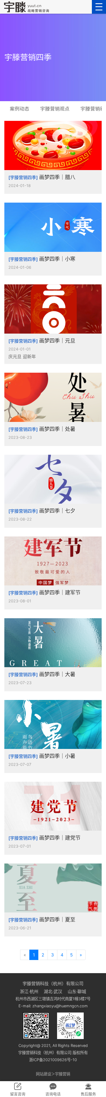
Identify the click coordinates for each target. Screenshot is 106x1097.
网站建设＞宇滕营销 (53, 1074)
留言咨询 (17, 1094)
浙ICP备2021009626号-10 (53, 1059)
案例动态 (19, 109)
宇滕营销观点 (55, 109)
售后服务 (88, 1094)
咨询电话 (53, 1094)
